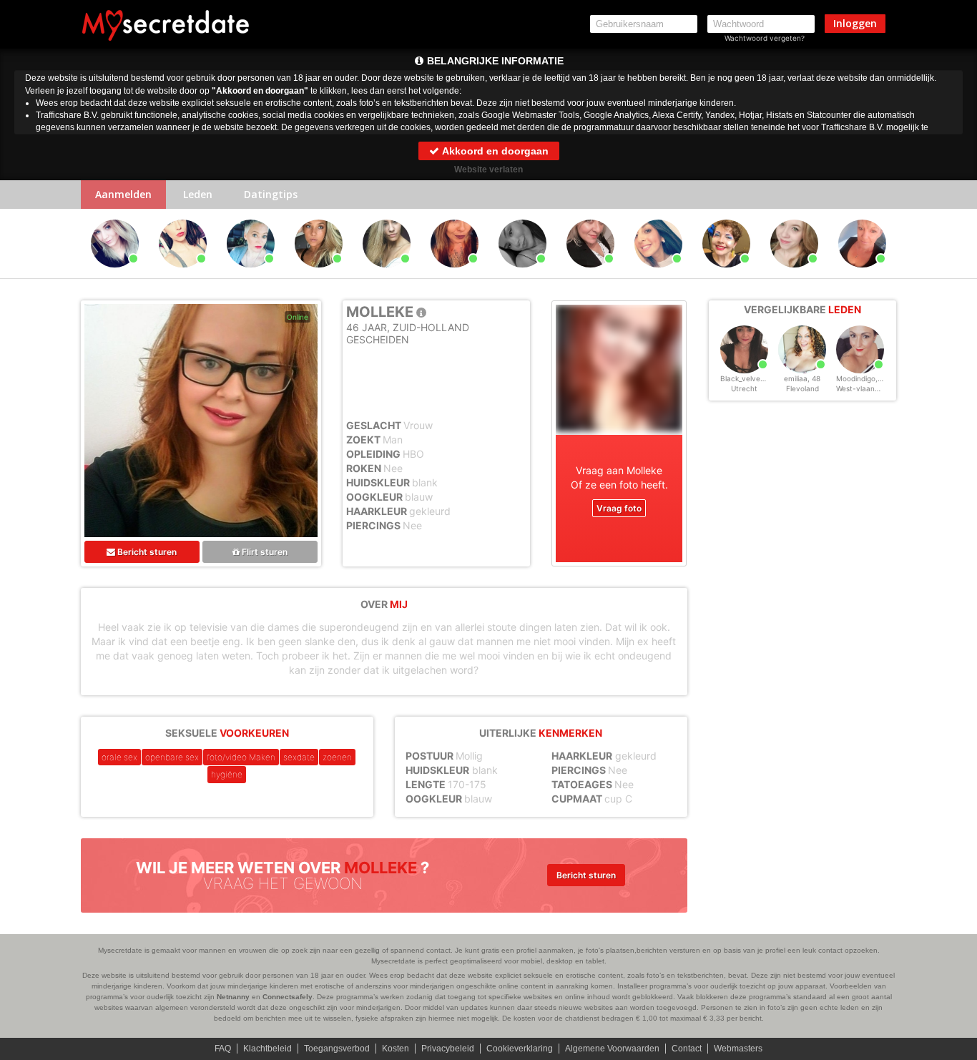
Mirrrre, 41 (726, 274)
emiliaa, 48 (802, 378)
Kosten (395, 1049)
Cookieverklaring (519, 1049)
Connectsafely (287, 997)
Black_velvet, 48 (748, 378)
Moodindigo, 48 (862, 378)
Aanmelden (123, 194)
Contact (687, 1049)
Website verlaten (488, 170)
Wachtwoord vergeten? (765, 38)
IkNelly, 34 (387, 274)
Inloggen (855, 23)
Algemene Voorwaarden (612, 1049)
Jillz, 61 (454, 274)
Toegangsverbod (337, 1049)
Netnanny (233, 997)
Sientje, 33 (658, 274)
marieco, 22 (522, 274)
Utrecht (744, 388)
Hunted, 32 (183, 274)
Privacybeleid (447, 1049)
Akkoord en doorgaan (494, 151)
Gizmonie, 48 (251, 274)
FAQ (223, 1049)
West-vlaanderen (865, 388)
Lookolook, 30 (319, 274)
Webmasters (738, 1049)
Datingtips (271, 194)
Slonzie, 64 (863, 274)
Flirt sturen (264, 551)
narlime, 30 (795, 274)
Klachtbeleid (267, 1049)
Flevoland (802, 388)
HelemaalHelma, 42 (592, 274)
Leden (197, 194)
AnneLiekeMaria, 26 (117, 274)
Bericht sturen (146, 551)
